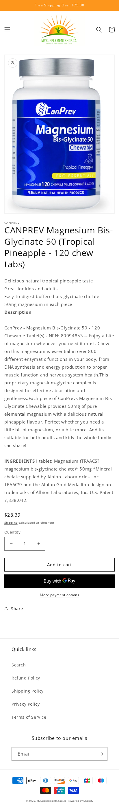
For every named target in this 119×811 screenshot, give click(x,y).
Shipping (11, 522)
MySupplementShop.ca (51, 800)
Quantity (12, 532)
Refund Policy (26, 678)
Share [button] (17, 608)
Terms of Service (29, 717)
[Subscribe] (100, 754)
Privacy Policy (26, 704)
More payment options (59, 594)
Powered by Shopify (81, 800)
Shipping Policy (28, 691)
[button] (7, 29)
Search (19, 665)
